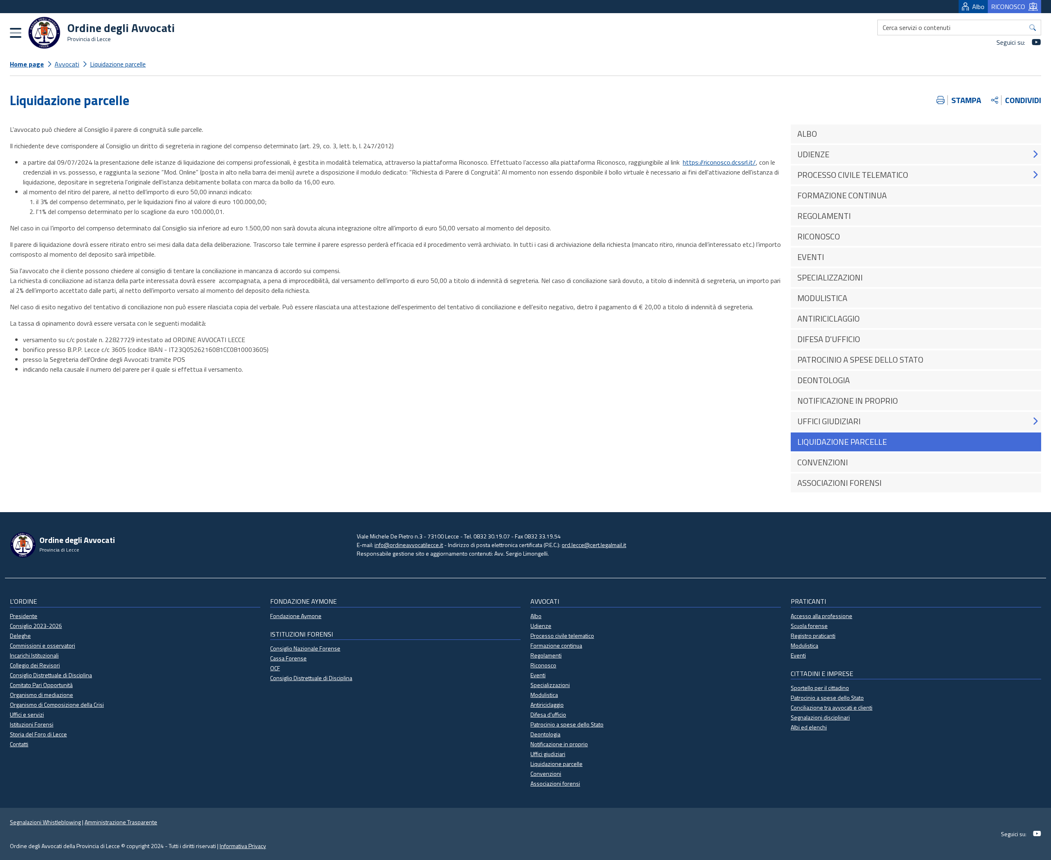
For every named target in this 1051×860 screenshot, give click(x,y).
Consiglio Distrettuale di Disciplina (51, 675)
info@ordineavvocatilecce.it (408, 544)
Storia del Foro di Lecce (38, 734)
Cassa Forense (288, 658)
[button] (1035, 154)
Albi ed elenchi (809, 727)
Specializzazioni (550, 685)
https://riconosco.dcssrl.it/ (719, 162)
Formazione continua (556, 645)
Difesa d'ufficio (548, 714)
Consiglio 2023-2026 (36, 625)
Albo (978, 6)
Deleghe (20, 635)
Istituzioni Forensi (31, 724)
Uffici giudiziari (547, 754)
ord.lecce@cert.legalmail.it (594, 544)
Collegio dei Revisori (35, 665)
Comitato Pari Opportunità (41, 685)
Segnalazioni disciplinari (820, 717)
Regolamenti (546, 655)
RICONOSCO (1008, 6)
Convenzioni (545, 773)
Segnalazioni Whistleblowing (45, 822)
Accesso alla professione (821, 616)
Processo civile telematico (562, 635)
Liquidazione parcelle (118, 64)
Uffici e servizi (27, 714)
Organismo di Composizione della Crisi (57, 704)
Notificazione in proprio (559, 744)
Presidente (23, 616)
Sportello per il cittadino (820, 687)
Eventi (538, 675)
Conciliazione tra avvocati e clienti (831, 707)
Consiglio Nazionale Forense (305, 648)
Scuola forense (809, 625)
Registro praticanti (813, 635)
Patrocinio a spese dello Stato (567, 724)
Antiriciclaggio (547, 704)
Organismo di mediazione (41, 694)
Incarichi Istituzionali (34, 655)
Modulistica (544, 694)
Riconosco (543, 665)
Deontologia (545, 734)
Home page (27, 64)
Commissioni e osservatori (42, 645)
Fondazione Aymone (295, 616)
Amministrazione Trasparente (121, 822)
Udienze (540, 625)
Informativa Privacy (243, 846)
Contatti (19, 744)
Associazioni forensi (555, 783)
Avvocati (67, 64)
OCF (275, 668)
